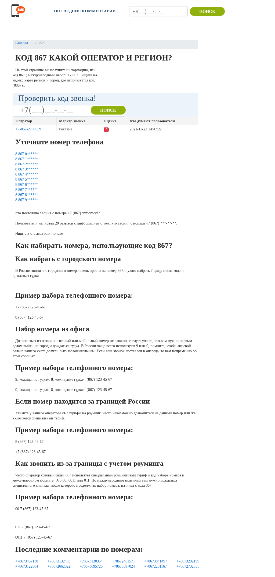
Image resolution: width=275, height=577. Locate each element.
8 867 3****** (26, 169)
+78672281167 (155, 566)
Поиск (207, 11)
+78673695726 (91, 566)
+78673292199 (187, 561)
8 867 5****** (26, 179)
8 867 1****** (26, 159)
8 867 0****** (26, 154)
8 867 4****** (26, 174)
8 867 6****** (26, 185)
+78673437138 (26, 561)
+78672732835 (187, 566)
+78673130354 (91, 561)
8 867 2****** (26, 164)
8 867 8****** (26, 195)
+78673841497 (155, 561)
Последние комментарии (85, 11)
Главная (21, 42)
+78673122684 (26, 566)
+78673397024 (123, 566)
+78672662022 (59, 566)
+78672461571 (123, 561)
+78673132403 (59, 561)
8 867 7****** (26, 190)
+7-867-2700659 (28, 129)
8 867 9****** (26, 200)
